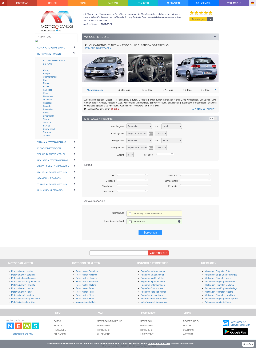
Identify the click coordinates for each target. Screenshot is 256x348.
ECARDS (58, 325)
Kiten (45, 92)
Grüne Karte (139, 221)
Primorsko (48, 109)
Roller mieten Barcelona (87, 271)
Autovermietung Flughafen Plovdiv (221, 281)
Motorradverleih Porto (21, 291)
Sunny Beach (49, 128)
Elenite (46, 83)
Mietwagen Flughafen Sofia (218, 271)
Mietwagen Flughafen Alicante (219, 291)
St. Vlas (46, 125)
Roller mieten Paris (85, 291)
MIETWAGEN (98, 48)
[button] (22, 3)
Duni (45, 79)
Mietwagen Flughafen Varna (218, 278)
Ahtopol (46, 73)
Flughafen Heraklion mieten (153, 291)
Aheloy (46, 70)
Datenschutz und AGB (22, 333)
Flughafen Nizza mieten (151, 295)
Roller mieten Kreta (85, 298)
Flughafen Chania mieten (152, 288)
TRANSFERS (103, 329)
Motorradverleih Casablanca (153, 301)
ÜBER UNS (188, 329)
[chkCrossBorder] (179, 221)
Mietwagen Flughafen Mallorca (219, 284)
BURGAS (47, 63)
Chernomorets (50, 76)
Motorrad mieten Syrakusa (23, 278)
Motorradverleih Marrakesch (153, 298)
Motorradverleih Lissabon (23, 288)
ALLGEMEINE (103, 334)
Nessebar (47, 102)
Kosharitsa (48, 96)
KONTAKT (188, 325)
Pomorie (47, 106)
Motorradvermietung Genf (23, 301)
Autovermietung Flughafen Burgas (221, 274)
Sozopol (47, 122)
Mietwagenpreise (95, 89)
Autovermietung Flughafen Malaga (221, 288)
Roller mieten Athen (85, 288)
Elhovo (46, 86)
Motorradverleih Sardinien (23, 274)
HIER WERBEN (147, 334)
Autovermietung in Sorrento (218, 301)
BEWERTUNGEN (191, 321)
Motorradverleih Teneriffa (23, 284)
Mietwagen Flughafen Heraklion (220, 295)
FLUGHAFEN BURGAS (54, 60)
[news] (23, 323)
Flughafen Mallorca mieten (152, 271)
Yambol (46, 135)
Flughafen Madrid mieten (152, 278)
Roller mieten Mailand (86, 284)
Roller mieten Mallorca (86, 274)
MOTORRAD (146, 321)
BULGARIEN (60, 334)
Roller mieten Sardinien (87, 281)
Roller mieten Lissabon (86, 278)
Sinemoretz (48, 115)
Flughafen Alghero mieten (152, 281)
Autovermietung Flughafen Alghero (221, 298)
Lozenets (47, 99)
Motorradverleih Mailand (22, 271)
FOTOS (57, 321)
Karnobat (47, 89)
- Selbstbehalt (148, 213)
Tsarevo (47, 132)
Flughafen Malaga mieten (152, 274)
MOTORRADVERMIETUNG (110, 321)
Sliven (46, 119)
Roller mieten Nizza (85, 295)
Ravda (46, 112)
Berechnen (150, 232)
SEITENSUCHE (159, 252)
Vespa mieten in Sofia (86, 301)
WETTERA (188, 334)
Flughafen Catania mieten (152, 284)
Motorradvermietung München (25, 298)
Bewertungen (198, 19)
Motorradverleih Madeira (22, 295)
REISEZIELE (60, 329)
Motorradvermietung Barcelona (25, 281)
